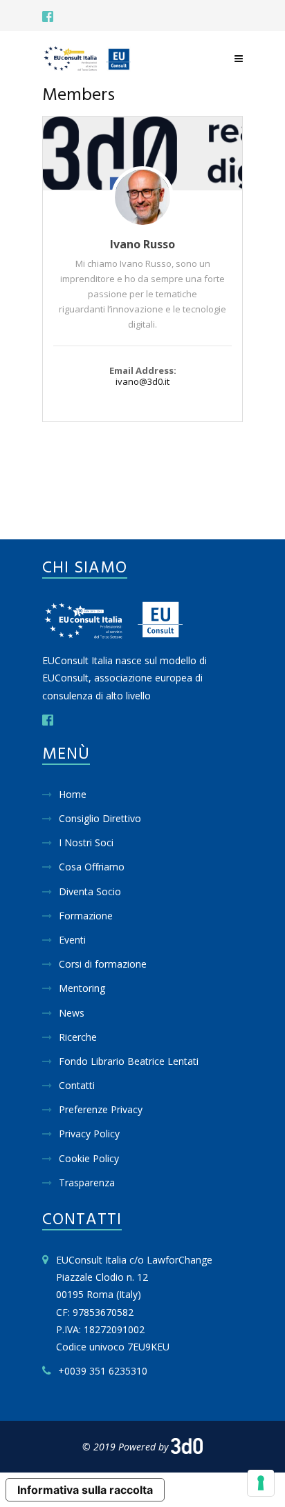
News (71, 1012)
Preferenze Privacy (100, 1109)
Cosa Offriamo (92, 866)
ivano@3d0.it (142, 381)
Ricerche (78, 1037)
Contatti (77, 1085)
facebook (47, 16)
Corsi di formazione (103, 963)
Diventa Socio (90, 891)
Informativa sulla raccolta (85, 1490)
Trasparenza (87, 1182)
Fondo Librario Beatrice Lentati (129, 1061)
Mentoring (82, 988)
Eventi (72, 939)
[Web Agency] (187, 1446)
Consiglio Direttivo (100, 818)
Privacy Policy (89, 1133)
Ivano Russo (142, 244)
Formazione (86, 915)
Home (72, 794)
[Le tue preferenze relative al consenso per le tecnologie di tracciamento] (261, 1483)
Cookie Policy (89, 1158)
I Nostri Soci (86, 842)
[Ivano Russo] (142, 153)
